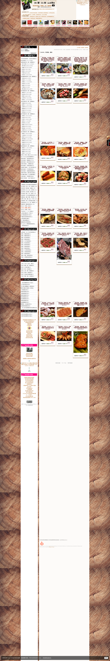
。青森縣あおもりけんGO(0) (26, 108)
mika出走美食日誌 (29, 381)
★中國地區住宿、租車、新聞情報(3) (27, 90)
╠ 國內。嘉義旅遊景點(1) (25, 248)
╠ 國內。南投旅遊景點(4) (25, 244)
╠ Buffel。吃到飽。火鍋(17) (26, 209)
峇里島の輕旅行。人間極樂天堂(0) (27, 163)
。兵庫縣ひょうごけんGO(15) (26, 81)
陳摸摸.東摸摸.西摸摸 (29, 377)
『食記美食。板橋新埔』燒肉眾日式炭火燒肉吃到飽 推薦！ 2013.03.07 (80, 85)
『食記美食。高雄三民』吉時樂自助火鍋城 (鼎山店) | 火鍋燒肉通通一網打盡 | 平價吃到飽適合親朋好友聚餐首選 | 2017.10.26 (80, 60)
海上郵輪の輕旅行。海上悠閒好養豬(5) (28, 174)
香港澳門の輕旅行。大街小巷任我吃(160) (28, 167)
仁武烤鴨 (33, 14)
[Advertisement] (66, 10)
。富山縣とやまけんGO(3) (26, 117)
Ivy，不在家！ (29, 394)
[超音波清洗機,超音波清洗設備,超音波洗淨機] (29, 351)
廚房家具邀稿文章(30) (25, 291)
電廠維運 (29, 323)
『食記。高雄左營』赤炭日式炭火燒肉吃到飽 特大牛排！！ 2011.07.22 (64, 234)
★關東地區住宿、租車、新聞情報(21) (28, 62)
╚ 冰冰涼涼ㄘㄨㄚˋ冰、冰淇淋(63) (27, 211)
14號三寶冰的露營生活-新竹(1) (26, 314)
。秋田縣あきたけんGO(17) (26, 112)
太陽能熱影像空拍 (29, 322)
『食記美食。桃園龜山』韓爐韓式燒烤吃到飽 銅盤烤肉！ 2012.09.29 (80, 143)
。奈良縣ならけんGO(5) (25, 83)
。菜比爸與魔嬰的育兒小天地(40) (27, 282)
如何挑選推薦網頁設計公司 (49, 9)
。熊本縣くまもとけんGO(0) (26, 137)
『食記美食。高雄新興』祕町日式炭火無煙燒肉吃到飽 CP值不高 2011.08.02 (47, 234)
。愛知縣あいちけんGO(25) (26, 128)
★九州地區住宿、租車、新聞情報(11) (28, 131)
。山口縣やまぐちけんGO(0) (26, 97)
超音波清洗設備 (29, 337)
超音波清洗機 (29, 330)
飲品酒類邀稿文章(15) (25, 298)
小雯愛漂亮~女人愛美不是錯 (29, 385)
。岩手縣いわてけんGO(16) (26, 110)
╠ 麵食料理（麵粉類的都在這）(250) (27, 204)
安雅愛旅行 (29, 384)
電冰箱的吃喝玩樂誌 (29, 378)
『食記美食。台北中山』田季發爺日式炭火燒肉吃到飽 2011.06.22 (64, 328)
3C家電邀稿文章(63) (24, 289)
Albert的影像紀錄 (29, 396)
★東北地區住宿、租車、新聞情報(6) (27, 101)
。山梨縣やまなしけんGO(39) (26, 129)
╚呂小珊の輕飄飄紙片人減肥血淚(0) (27, 286)
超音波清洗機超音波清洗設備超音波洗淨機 (29, 355)
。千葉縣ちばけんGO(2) (25, 72)
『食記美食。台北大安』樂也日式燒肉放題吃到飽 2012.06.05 (64, 167)
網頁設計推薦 (41, 9)
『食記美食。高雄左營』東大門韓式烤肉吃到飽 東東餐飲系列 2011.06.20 (80, 328)
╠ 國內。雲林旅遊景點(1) (25, 246)
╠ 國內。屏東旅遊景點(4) (25, 253)
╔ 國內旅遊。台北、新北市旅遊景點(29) (28, 232)
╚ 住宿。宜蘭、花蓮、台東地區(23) (27, 276)
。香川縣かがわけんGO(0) (26, 149)
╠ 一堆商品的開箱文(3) (25, 220)
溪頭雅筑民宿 (32, 16)
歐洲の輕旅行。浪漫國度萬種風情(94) (28, 170)
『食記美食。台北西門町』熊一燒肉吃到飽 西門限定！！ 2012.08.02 (47, 167)
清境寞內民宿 (43, 16)
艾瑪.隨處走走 (29, 388)
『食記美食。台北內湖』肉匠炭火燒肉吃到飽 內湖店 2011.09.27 (80, 210)
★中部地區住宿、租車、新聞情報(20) (28, 113)
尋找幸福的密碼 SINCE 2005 (29, 397)
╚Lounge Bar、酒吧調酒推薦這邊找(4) (28, 223)
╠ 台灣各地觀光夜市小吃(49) (26, 214)
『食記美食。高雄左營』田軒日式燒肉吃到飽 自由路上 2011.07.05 (64, 304)
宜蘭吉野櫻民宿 (39, 18)
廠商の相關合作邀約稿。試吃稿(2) (27, 288)
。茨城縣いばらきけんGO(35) (26, 67)
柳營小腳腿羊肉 (28, 14)
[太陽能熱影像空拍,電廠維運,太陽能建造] (29, 330)
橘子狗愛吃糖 (29, 392)
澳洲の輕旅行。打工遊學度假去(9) (27, 169)
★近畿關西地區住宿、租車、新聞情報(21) (28, 76)
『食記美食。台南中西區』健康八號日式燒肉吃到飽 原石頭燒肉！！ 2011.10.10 (64, 210)
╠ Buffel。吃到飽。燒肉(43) (26, 207)
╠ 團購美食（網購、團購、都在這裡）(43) (28, 197)
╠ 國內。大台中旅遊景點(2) (26, 241)
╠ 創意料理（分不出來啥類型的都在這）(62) (29, 195)
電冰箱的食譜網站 (29, 380)
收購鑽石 (25, 358)
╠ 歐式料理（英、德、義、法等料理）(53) (28, 189)
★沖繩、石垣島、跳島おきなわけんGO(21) (29, 154)
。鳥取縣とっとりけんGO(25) (26, 99)
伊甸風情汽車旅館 (26, 18)
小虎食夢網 (29, 389)
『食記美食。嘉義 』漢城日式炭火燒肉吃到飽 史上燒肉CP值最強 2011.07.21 (80, 234)
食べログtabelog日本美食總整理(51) (27, 156)
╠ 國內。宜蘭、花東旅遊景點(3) (27, 255)
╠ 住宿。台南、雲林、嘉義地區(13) (27, 270)
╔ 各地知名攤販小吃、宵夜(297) (27, 213)
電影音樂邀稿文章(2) (25, 296)
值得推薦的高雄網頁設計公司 (29, 319)
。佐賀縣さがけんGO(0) (25, 144)
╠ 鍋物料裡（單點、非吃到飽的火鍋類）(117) (29, 200)
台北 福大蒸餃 (44, 14)
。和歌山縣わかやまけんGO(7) (26, 88)
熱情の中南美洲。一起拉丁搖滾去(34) (28, 178)
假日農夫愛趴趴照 (29, 390)
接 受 (106, 657)
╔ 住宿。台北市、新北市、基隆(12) (27, 263)
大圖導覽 (82, 47)
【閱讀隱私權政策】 (46, 657)
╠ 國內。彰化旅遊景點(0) (25, 242)
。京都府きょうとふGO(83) (26, 80)
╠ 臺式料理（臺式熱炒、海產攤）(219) (28, 188)
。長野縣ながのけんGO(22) (26, 126)
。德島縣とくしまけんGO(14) (26, 147)
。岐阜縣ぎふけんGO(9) (25, 122)
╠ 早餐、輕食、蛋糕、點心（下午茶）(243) (29, 198)
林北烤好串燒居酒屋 (33, 12)
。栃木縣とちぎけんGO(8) (26, 69)
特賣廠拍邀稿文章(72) (25, 293)
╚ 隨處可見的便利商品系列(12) (26, 216)
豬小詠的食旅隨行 (29, 382)
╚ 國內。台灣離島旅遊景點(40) (26, 257)
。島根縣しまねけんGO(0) (26, 96)
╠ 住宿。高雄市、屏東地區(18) (26, 272)
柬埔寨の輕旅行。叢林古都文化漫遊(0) (28, 172)
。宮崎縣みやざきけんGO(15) (26, 142)
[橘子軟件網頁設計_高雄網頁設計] (42, 545)
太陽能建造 (29, 325)
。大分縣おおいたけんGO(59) (26, 135)
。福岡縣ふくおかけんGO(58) (26, 133)
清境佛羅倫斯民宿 (50, 16)
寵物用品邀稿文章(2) (25, 300)
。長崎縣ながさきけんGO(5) (26, 140)
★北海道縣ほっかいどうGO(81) (27, 60)
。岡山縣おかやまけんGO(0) (26, 94)
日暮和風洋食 (38, 14)
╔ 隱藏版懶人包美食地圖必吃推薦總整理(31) (29, 184)
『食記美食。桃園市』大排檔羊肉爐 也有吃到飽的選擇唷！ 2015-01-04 (47, 85)
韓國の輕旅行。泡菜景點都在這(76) (27, 158)
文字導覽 (78, 47)
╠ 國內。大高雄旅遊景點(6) (26, 251)
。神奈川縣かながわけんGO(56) (27, 65)
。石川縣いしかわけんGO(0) (26, 119)
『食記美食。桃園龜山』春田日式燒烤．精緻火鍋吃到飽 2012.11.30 (64, 143)
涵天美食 (29, 386)
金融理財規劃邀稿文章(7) (25, 305)
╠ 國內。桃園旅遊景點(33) (26, 235)
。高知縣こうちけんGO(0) (26, 153)
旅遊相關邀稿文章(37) (25, 302)
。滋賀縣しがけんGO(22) (25, 85)
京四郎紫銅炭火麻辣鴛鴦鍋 (43, 12)
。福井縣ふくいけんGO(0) (26, 121)
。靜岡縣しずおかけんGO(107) (26, 124)
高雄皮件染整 (29, 336)
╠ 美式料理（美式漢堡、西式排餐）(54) (28, 191)
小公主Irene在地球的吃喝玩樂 (29, 393)
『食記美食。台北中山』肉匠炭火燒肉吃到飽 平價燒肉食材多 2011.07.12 (47, 304)
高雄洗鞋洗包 (29, 332)
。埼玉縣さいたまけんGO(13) (26, 74)
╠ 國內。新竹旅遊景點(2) (25, 237)
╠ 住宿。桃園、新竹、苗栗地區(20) (27, 265)
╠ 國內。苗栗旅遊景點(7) (25, 239)
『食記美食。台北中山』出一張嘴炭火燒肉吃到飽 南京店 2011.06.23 (47, 328)
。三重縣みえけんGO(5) (25, 87)
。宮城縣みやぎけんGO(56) (26, 103)
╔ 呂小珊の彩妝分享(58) (25, 284)
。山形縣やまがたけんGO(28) (26, 106)
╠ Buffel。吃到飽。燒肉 (83, 49)
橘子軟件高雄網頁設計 (29, 321)
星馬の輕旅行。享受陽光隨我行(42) (27, 165)
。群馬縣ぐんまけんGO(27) (26, 71)
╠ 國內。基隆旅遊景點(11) (26, 233)
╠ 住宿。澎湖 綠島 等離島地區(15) (27, 274)
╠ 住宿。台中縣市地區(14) (26, 267)
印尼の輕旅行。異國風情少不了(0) (27, 160)
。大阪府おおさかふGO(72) (26, 78)
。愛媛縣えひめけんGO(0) (26, 151)
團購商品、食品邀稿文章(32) (26, 304)
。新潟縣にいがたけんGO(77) (26, 115)
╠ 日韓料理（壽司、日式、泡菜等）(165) (28, 193)
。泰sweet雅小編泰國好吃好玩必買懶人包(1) (29, 307)
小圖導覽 (86, 47)
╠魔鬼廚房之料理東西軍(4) (26, 222)
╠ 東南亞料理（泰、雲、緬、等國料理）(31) (29, 202)
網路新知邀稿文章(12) (25, 295)
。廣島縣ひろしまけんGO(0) (26, 92)
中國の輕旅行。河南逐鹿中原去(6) (27, 176)
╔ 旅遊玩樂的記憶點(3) (25, 218)
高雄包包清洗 (29, 334)
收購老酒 (29, 358)
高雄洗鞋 (29, 333)
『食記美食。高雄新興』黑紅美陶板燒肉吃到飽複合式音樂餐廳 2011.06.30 (80, 304)
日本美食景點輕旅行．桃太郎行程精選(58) (28, 58)
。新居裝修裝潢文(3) (25, 225)
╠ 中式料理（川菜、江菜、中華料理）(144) (29, 186)
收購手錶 (34, 358)
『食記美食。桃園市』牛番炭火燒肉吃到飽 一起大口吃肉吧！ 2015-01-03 (64, 85)
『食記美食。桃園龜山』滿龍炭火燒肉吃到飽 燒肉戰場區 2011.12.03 (47, 210)
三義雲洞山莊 (32, 18)
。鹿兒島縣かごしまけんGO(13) (27, 138)
